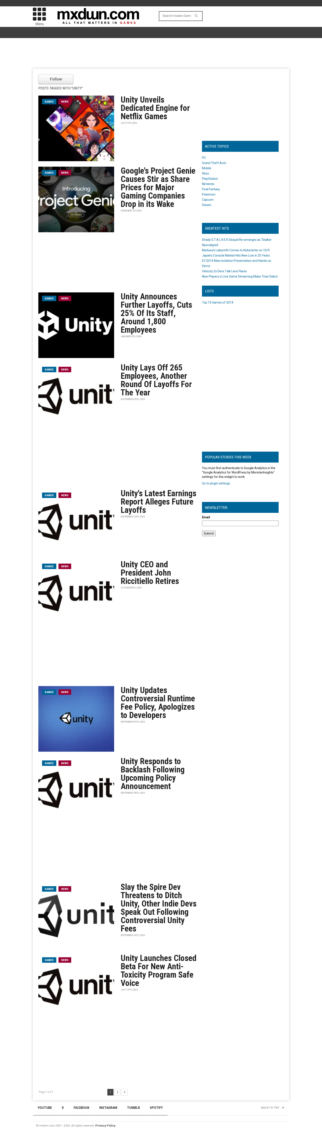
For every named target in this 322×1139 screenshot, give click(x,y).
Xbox (205, 173)
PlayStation (210, 178)
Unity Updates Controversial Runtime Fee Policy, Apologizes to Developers (158, 702)
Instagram (108, 1107)
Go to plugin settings (216, 483)
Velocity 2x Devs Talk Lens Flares (224, 271)
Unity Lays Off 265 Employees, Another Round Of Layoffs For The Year (156, 380)
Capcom (208, 199)
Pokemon (208, 194)
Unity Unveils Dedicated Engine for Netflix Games (155, 108)
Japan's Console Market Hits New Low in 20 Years (236, 255)
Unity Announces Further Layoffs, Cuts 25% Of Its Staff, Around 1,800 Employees (156, 313)
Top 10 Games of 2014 (217, 302)
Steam (206, 205)
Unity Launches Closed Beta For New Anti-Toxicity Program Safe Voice (158, 970)
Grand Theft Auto (214, 163)
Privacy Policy (105, 1125)
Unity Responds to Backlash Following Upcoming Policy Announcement (153, 773)
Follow (56, 79)
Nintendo (208, 184)
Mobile (206, 168)
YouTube (45, 1107)
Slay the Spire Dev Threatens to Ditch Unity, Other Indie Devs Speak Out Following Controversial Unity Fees (158, 907)
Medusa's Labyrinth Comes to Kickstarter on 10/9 (236, 250)
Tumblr (133, 1107)
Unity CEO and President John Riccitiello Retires (150, 573)
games (49, 101)
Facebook (81, 1107)
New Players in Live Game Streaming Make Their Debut (240, 276)
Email (206, 517)
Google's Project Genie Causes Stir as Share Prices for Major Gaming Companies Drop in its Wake (158, 187)
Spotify (156, 1107)
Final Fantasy (211, 189)
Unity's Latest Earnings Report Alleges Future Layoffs (158, 502)
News (65, 101)
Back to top (270, 1107)
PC (204, 157)
